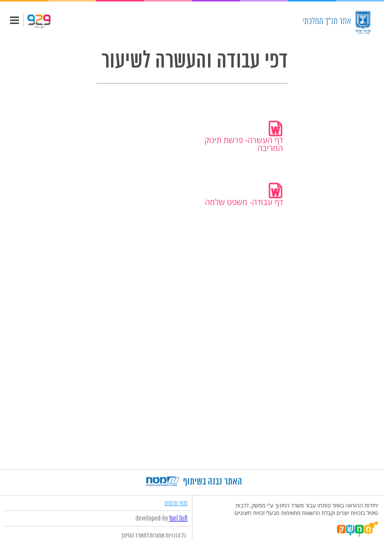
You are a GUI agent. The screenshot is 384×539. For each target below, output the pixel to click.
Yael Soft (178, 518)
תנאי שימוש (176, 503)
